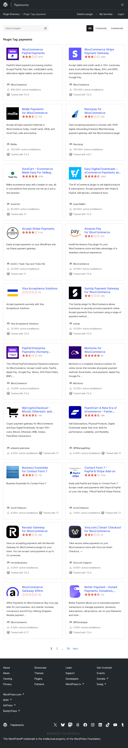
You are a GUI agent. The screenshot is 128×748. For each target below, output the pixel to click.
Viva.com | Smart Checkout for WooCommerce (102, 529)
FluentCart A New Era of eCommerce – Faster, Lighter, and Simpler (100, 409)
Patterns (39, 684)
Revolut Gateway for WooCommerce (35, 529)
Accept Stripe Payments (38, 228)
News (6, 673)
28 (68, 648)
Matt (7, 699)
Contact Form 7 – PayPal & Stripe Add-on (99, 469)
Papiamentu (17, 725)
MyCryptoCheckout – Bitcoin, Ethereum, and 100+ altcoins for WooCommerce (37, 409)
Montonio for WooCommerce (94, 349)
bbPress (9, 705)
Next (75, 648)
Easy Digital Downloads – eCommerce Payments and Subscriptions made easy (102, 170)
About (6, 667)
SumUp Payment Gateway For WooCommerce (101, 290)
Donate (102, 678)
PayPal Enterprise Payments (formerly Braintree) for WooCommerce (35, 350)
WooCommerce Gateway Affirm (32, 588)
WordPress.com (13, 694)
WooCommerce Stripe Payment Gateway (99, 51)
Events (101, 673)
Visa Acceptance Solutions (40, 288)
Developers (72, 678)
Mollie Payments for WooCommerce (35, 110)
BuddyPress (11, 710)
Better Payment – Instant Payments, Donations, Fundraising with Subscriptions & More (100, 589)
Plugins (38, 678)
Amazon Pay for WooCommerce (97, 230)
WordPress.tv (75, 684)
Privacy (7, 684)
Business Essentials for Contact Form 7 (35, 469)
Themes (39, 673)
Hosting (7, 678)
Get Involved (104, 667)
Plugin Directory (11, 14)
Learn (69, 667)
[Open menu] (123, 4)
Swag (101, 684)
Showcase (40, 667)
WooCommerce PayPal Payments (33, 51)
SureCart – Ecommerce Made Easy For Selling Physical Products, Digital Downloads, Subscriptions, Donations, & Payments (39, 170)
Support (70, 673)
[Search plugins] (45, 28)
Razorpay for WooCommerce (94, 110)
